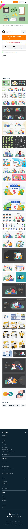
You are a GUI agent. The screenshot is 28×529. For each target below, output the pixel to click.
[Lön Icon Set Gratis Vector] (6, 82)
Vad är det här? (14, 52)
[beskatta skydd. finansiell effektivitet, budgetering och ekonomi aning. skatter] (8, 271)
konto (17, 515)
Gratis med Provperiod (14, 37)
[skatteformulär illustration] (6, 398)
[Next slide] (23, 515)
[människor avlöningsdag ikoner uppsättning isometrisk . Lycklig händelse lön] (13, 280)
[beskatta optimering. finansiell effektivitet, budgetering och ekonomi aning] (8, 179)
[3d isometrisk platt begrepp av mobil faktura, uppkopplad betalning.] (9, 221)
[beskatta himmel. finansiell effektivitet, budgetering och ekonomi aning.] (8, 288)
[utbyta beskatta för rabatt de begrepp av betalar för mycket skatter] (8, 492)
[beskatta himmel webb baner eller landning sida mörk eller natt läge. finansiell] (13, 386)
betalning (11, 515)
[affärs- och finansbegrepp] (7, 358)
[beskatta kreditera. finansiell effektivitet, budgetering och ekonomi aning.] (7, 188)
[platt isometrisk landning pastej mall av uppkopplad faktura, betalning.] (9, 198)
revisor (4, 515)
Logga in (21, 2)
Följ (23, 32)
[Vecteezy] (2, 2)
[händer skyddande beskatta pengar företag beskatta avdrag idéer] (7, 261)
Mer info (4, 54)
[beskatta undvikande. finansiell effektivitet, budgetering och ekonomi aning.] (7, 330)
